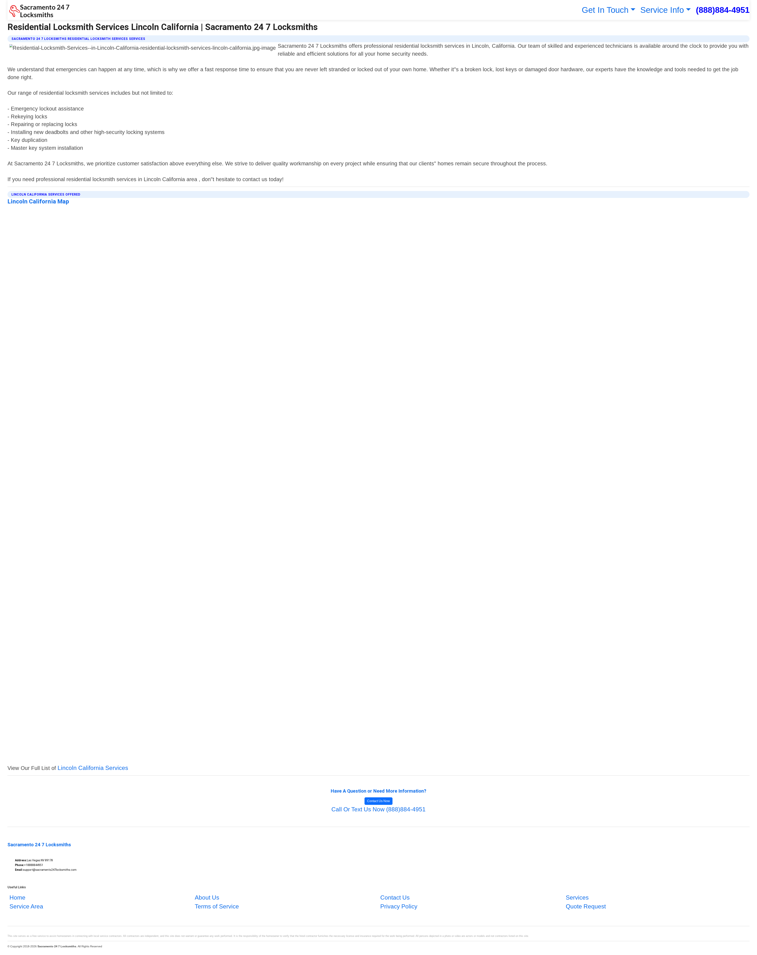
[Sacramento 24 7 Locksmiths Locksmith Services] (38, 10)
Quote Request (586, 906)
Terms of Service (217, 906)
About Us (207, 897)
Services (577, 897)
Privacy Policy (398, 906)
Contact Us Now (378, 801)
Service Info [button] (662, 10)
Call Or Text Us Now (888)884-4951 (378, 809)
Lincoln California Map (38, 201)
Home (17, 897)
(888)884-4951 (723, 10)
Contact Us (395, 897)
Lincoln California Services (93, 768)
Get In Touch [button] (605, 10)
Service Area (26, 906)
